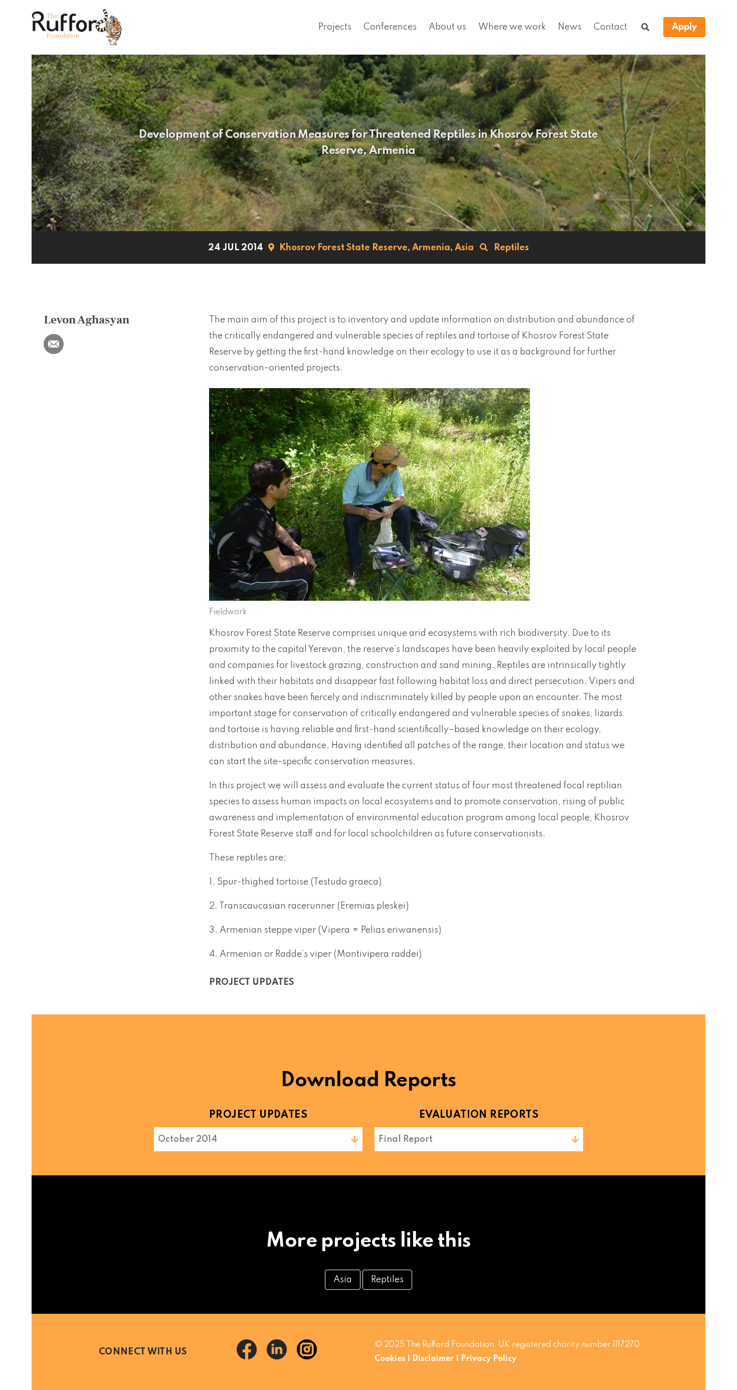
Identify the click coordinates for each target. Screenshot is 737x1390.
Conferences (390, 27)
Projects (334, 27)
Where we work (512, 27)
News (570, 27)
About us (447, 27)
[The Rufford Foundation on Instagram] (311, 1356)
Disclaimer (433, 1359)
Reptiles (511, 247)
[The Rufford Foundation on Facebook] (252, 1356)
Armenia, (432, 247)
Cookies (390, 1359)
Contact (610, 27)
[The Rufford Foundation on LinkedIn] (282, 1356)
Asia (464, 247)
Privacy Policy (488, 1359)
